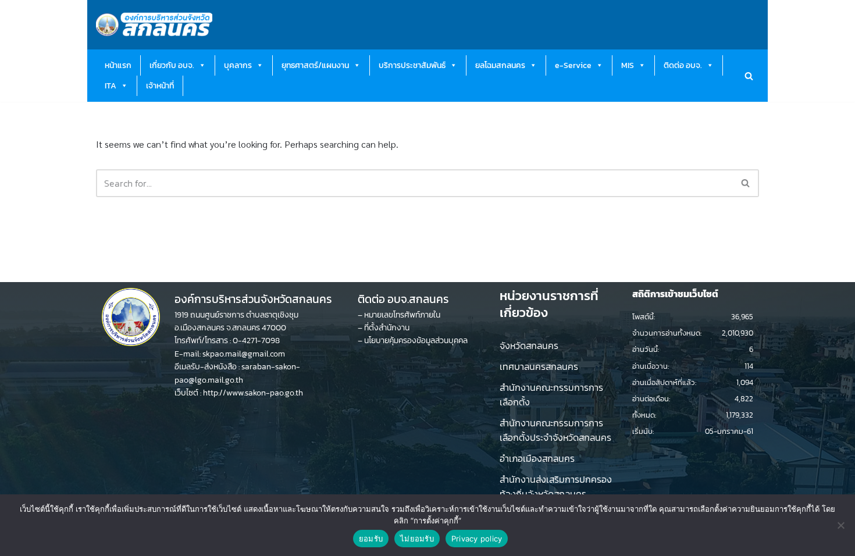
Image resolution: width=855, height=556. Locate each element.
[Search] (748, 76)
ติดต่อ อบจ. (683, 65)
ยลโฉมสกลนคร (500, 65)
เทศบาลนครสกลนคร (539, 366)
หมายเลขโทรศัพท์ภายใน (402, 315)
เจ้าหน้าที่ (160, 86)
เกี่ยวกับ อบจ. (171, 65)
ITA (110, 86)
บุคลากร (238, 65)
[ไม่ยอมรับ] (840, 525)
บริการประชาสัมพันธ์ (412, 65)
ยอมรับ (371, 538)
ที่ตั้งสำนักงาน (386, 328)
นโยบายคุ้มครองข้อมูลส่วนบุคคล (416, 340)
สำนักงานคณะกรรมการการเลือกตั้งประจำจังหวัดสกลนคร (555, 430)
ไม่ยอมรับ (417, 538)
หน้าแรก (118, 65)
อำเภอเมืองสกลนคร (537, 458)
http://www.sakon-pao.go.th (253, 393)
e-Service (573, 65)
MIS (627, 65)
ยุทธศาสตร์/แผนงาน (315, 65)
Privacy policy (477, 538)
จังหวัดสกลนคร (529, 345)
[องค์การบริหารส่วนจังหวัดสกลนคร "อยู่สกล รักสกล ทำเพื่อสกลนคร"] (154, 24)
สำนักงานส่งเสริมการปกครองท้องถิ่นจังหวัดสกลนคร (556, 486)
